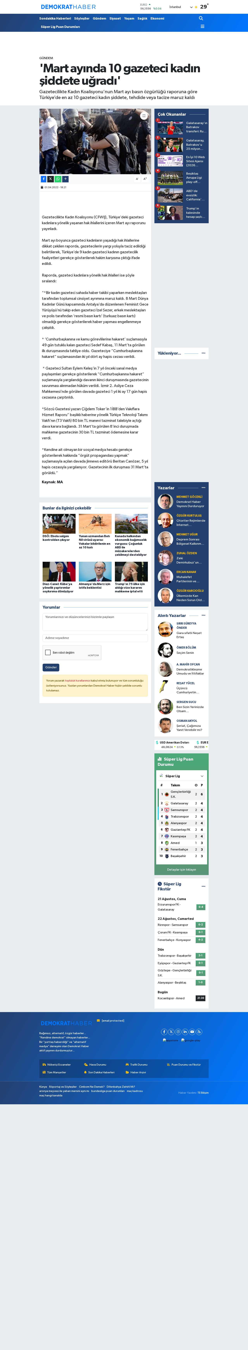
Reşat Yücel (186, 683)
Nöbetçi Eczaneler (59, 1064)
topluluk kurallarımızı (78, 680)
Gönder (51, 667)
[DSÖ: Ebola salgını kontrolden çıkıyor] (59, 523)
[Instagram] (178, 1032)
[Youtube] (192, 1032)
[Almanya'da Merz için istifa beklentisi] (95, 571)
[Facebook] (164, 1032)
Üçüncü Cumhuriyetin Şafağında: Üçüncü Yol (190, 691)
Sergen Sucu (186, 702)
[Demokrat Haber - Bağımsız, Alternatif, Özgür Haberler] (68, 7)
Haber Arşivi (138, 1072)
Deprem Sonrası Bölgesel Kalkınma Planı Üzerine (190, 542)
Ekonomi (157, 18)
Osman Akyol (187, 720)
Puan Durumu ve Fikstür (186, 1064)
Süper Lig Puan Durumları (60, 26)
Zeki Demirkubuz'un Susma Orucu (188, 561)
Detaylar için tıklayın (181, 869)
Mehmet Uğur (187, 534)
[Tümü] (203, 353)
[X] (171, 1032)
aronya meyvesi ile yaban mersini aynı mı (64, 1091)
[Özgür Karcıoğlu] (165, 595)
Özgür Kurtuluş (189, 515)
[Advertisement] (183, 285)
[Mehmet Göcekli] (165, 501)
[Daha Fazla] (65, 179)
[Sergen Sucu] (165, 706)
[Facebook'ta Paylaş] (43, 179)
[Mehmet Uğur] (165, 539)
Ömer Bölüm (186, 647)
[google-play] (191, 1040)
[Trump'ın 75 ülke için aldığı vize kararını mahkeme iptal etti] (131, 571)
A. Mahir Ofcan (188, 664)
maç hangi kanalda (50, 1095)
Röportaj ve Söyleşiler (63, 1086)
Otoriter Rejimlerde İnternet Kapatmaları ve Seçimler (191, 523)
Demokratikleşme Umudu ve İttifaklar (190, 671)
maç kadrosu (135, 1091)
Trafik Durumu (138, 1064)
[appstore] (170, 1040)
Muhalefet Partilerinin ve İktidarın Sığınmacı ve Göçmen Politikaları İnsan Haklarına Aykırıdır (190, 579)
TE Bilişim (203, 1092)
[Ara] (201, 19)
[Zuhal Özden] (165, 557)
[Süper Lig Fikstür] (203, 886)
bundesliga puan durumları (108, 1091)
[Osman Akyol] (165, 725)
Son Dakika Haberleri (101, 1072)
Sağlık (142, 18)
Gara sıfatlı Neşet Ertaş (189, 635)
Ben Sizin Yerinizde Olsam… (190, 709)
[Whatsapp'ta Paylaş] (58, 179)
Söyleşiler (82, 18)
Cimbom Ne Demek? (92, 1086)
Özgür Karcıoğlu (190, 590)
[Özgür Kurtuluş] (165, 520)
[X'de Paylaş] (50, 179)
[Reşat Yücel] (165, 687)
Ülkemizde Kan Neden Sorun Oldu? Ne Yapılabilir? (191, 598)
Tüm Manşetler (56, 1072)
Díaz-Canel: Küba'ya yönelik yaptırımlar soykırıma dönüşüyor (58, 587)
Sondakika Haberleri (55, 18)
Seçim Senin (185, 653)
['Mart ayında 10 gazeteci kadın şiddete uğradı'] (95, 141)
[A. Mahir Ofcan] (165, 669)
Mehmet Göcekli (189, 496)
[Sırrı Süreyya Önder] (165, 629)
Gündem (99, 18)
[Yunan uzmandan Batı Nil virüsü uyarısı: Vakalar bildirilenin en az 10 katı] (95, 523)
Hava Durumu (98, 1064)
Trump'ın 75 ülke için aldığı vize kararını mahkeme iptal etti (130, 587)
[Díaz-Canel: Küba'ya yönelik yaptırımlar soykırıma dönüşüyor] (59, 571)
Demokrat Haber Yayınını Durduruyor (190, 504)
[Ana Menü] (201, 27)
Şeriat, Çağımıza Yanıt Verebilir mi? (189, 728)
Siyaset (115, 18)
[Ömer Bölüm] (165, 650)
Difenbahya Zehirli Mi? (121, 1086)
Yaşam (129, 18)
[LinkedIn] (185, 1032)
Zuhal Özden (187, 553)
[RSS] (199, 1032)
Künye (43, 1086)
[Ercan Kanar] (165, 576)
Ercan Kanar (186, 572)
